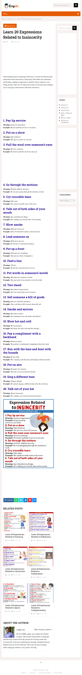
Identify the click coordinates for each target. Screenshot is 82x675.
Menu (5, 14)
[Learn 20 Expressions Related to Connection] (15, 556)
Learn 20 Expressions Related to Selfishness (41, 535)
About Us (64, 105)
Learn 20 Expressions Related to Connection (15, 570)
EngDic (35, 670)
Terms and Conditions (65, 121)
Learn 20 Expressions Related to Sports (14, 606)
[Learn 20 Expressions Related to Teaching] (15, 522)
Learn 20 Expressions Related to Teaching (14, 535)
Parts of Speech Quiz (66, 114)
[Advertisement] (28, 59)
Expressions (11, 26)
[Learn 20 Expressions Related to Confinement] (41, 556)
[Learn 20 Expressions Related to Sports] (15, 593)
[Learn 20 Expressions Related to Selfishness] (41, 522)
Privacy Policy (66, 118)
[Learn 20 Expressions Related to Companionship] (41, 593)
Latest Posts (65, 110)
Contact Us (65, 107)
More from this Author (42, 629)
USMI (6, 42)
